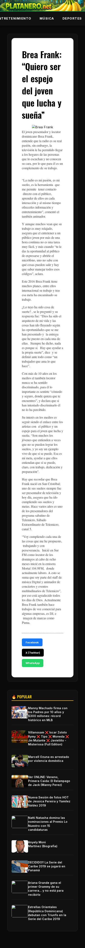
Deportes (72, 18)
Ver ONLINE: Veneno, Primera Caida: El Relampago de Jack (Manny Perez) (49, 781)
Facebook (32, 642)
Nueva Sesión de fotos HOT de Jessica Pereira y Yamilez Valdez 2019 (49, 801)
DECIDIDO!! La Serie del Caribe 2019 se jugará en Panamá (46, 866)
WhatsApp (33, 663)
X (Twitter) (33, 652)
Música (47, 18)
